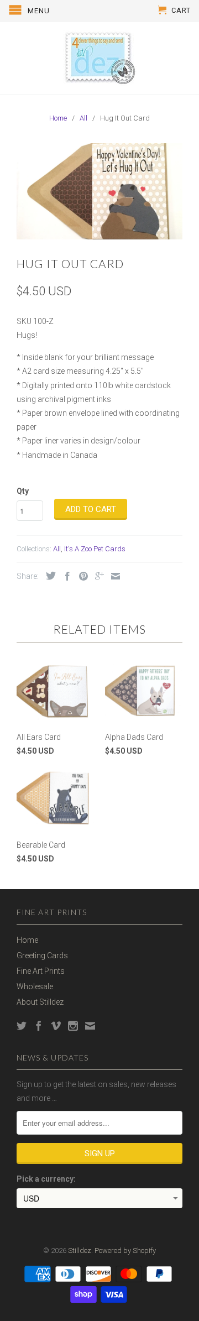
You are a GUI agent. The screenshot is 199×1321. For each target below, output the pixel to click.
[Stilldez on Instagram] (73, 1026)
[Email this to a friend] (113, 576)
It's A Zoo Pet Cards (94, 549)
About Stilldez (40, 1002)
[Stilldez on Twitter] (22, 1026)
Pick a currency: (46, 1178)
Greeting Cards (42, 955)
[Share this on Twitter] (48, 576)
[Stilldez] (99, 58)
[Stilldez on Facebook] (39, 1026)
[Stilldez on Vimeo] (56, 1026)
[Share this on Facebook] (64, 576)
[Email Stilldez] (90, 1026)
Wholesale (35, 986)
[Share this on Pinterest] (81, 576)
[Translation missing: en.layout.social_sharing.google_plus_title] (97, 576)
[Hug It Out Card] (99, 191)
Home (27, 940)
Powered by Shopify (125, 1250)
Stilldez (79, 1250)
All (57, 549)
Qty (23, 491)
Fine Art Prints (41, 971)
